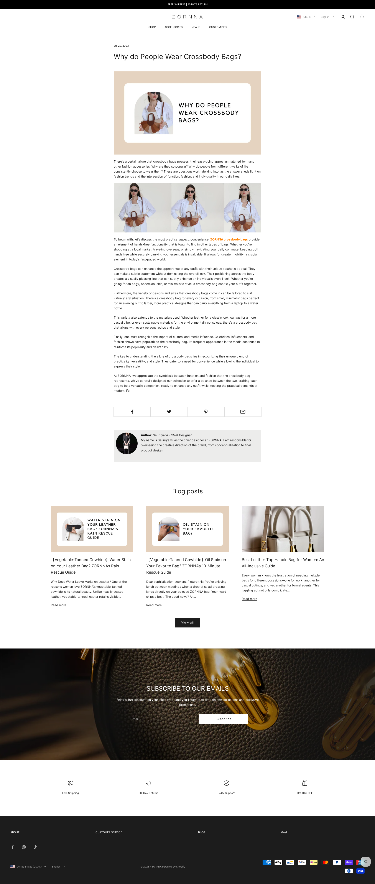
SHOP (152, 27)
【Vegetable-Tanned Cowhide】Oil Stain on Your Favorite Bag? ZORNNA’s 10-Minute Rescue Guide (186, 566)
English (325, 16)
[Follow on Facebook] (12, 847)
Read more (58, 605)
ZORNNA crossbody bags (229, 239)
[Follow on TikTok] (35, 847)
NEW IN (196, 27)
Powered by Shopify (173, 866)
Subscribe (224, 719)
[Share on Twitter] (169, 411)
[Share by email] (243, 411)
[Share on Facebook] (132, 411)
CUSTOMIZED (218, 27)
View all (187, 622)
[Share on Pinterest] (206, 411)
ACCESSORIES (173, 27)
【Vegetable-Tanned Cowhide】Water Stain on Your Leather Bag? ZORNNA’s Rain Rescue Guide (91, 566)
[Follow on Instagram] (24, 847)
